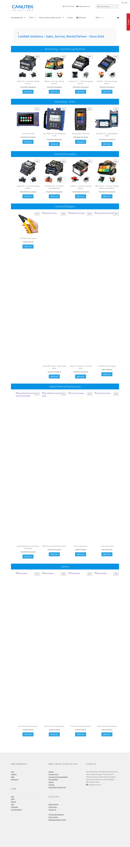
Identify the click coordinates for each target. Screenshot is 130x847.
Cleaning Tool (53, 774)
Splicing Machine (17, 18)
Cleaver (51, 772)
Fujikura (13, 774)
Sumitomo (14, 779)
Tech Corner (53, 807)
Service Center (53, 804)
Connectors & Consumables (58, 777)
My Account (82, 18)
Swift (12, 777)
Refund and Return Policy (57, 820)
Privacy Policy (53, 817)
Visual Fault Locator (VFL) (57, 787)
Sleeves (51, 782)
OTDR (31, 18)
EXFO (13, 799)
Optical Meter (53, 779)
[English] (123, 3)
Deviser (13, 802)
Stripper (51, 785)
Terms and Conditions (56, 814)
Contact (70, 18)
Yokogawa (14, 807)
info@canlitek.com (84, 6)
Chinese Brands (16, 810)
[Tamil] (126, 3)
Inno (12, 772)
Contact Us (52, 810)
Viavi (12, 804)
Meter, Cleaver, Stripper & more (50, 18)
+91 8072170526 (69, 6)
